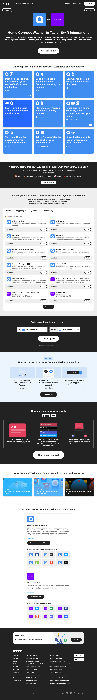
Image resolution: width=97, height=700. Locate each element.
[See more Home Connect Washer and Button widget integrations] (48, 562)
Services (15, 658)
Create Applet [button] (48, 339)
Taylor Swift (59, 32)
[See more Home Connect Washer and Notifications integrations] (63, 554)
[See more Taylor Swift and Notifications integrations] (34, 608)
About (50, 693)
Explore (67, 3)
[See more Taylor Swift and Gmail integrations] (63, 608)
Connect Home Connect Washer (39, 542)
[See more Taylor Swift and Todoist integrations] (34, 616)
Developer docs (17, 680)
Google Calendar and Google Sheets (35, 664)
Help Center (16, 669)
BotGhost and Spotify (31, 669)
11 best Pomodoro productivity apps (59, 675)
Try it (43, 229)
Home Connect (31, 528)
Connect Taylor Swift (35, 596)
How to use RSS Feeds (55, 669)
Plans (74, 3)
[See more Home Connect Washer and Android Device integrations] (34, 562)
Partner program (31, 693)
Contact (39, 693)
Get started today (48, 51)
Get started (89, 3)
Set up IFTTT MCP (48, 182)
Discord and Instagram (32, 658)
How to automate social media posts (59, 680)
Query (14, 252)
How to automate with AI (55, 658)
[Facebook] (58, 693)
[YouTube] (70, 693)
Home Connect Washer (26, 32)
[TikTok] (78, 693)
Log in (80, 3)
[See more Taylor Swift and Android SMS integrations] (48, 608)
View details (10, 229)
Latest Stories (54, 655)
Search (15, 675)
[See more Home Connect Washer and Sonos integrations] (63, 562)
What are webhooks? (55, 672)
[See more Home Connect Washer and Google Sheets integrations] (34, 554)
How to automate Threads (56, 677)
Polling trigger (16, 223)
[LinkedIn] (62, 693)
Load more (48, 307)
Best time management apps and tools (59, 664)
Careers (23, 693)
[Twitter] (74, 693)
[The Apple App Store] (79, 655)
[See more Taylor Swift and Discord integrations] (48, 616)
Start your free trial (48, 455)
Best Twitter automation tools (57, 661)
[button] (48, 394)
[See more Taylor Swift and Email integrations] (63, 616)
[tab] (8, 211)
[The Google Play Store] (79, 659)
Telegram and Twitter (31, 680)
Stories (15, 661)
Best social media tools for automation (59, 683)
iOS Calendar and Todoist (32, 677)
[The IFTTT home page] (5, 3)
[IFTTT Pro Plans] (32, 250)
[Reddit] (82, 693)
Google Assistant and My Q (33, 666)
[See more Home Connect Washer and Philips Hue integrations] (48, 554)
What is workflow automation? (57, 666)
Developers (16, 693)
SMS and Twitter (30, 672)
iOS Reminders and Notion (33, 675)
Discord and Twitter (31, 683)
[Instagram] (66, 693)
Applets (15, 664)
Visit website (30, 538)
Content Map (16, 672)
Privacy (45, 693)
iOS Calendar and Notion (32, 661)
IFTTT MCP (16, 666)
